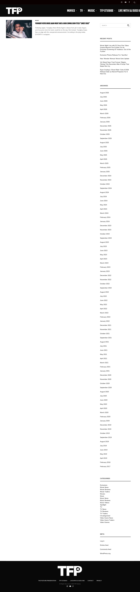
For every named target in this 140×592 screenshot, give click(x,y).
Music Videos (104, 502)
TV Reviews (104, 511)
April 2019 (103, 458)
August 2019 (104, 441)
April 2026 (103, 109)
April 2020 (103, 408)
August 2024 (104, 192)
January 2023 (105, 271)
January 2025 (105, 171)
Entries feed (104, 545)
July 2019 (103, 446)
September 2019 (106, 437)
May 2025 (103, 155)
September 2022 (106, 288)
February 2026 (105, 117)
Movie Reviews (105, 489)
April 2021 (103, 358)
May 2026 (103, 105)
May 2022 (103, 304)
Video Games (104, 522)
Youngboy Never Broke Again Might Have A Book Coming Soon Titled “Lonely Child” (62, 23)
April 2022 (103, 308)
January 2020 (105, 421)
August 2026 (104, 93)
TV (81, 10)
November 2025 (105, 130)
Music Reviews (105, 500)
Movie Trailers (105, 491)
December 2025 (105, 126)
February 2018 (105, 462)
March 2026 (104, 113)
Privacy (99, 580)
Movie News (104, 487)
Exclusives (103, 485)
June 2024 (103, 201)
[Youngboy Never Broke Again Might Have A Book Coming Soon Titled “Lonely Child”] (19, 29)
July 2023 (103, 246)
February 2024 (105, 217)
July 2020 (103, 396)
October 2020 (105, 383)
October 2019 (105, 433)
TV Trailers (104, 513)
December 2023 (105, 225)
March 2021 (104, 362)
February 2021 (105, 367)
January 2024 (105, 221)
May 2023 (103, 255)
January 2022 (105, 321)
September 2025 (106, 138)
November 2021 (105, 329)
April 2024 (103, 209)
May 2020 (103, 404)
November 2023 (105, 230)
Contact (91, 580)
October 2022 (105, 284)
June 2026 (103, 101)
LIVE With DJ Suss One (77, 580)
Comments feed (105, 549)
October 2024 (105, 184)
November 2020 (105, 379)
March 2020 (104, 412)
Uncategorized (105, 515)
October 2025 (105, 134)
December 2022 (105, 275)
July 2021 (103, 346)
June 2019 (103, 450)
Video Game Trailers (107, 520)
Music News (104, 498)
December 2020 (105, 375)
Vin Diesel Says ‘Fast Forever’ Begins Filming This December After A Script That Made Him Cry (114, 64)
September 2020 (106, 387)
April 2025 (103, 159)
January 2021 (105, 371)
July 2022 (103, 296)
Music (91, 10)
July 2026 (103, 97)
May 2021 (103, 354)
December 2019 (105, 425)
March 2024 (104, 213)
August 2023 (104, 242)
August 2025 (104, 142)
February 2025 (105, 167)
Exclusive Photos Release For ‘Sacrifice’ (114, 55)
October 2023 (105, 234)
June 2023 (103, 250)
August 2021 (104, 342)
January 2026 (105, 122)
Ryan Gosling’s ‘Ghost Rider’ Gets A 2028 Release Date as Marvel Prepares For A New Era (114, 72)
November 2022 (105, 279)
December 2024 (105, 176)
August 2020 (104, 392)
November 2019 (105, 429)
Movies (71, 10)
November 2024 (105, 180)
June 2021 (103, 350)
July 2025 (103, 147)
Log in (102, 541)
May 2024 (103, 205)
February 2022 (105, 317)
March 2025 (104, 163)
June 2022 (103, 300)
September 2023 (106, 238)
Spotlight (103, 505)
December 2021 (105, 325)
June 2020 (103, 400)
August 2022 (104, 292)
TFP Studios (106, 10)
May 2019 (103, 454)
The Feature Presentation (47, 580)
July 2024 (103, 196)
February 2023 (105, 267)
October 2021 (105, 333)
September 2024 (106, 188)
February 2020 (105, 416)
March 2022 (104, 313)
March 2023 (104, 263)
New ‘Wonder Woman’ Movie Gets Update (114, 58)
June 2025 (103, 151)
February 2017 (105, 466)
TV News (103, 509)
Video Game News (106, 518)
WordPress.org (105, 553)
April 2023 (103, 259)
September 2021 (106, 338)
